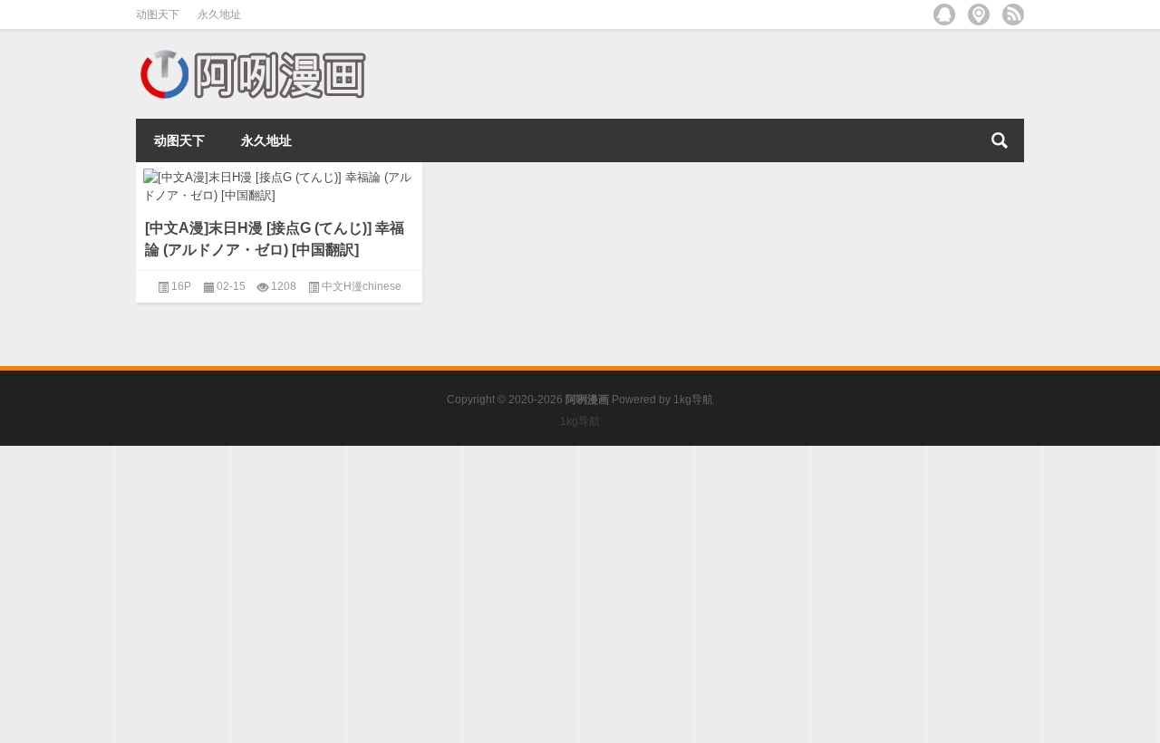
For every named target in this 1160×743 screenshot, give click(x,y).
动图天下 (157, 14)
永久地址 (219, 14)
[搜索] (999, 140)
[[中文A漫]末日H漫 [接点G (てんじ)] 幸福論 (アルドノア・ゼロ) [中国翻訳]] (279, 183)
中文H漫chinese (361, 286)
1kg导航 (693, 399)
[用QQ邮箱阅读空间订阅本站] (944, 14)
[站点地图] (979, 14)
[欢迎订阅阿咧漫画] (1013, 14)
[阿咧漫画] (252, 53)
